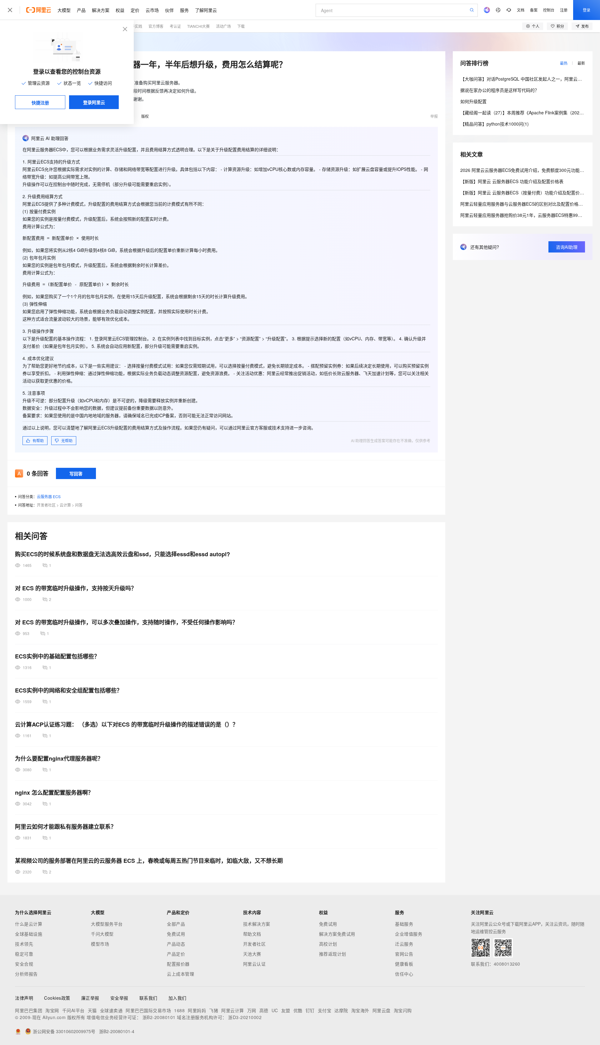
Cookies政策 (57, 998)
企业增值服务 (408, 934)
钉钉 (310, 1010)
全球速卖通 (111, 1010)
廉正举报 (90, 998)
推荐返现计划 (332, 954)
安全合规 (24, 964)
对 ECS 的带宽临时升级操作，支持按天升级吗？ (76, 588)
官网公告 (404, 954)
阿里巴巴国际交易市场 (148, 1010)
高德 (263, 1010)
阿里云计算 (232, 1010)
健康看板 (404, 964)
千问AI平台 (73, 1010)
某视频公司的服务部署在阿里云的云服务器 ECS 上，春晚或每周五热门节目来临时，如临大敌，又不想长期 (149, 861)
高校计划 (328, 944)
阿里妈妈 (197, 1010)
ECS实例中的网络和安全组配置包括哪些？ (68, 690)
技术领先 (24, 944)
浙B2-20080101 (159, 1017)
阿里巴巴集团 (28, 1010)
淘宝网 (52, 1010)
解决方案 (100, 10)
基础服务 (404, 924)
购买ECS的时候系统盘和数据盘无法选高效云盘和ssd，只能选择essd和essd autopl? (122, 554)
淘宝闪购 (403, 1010)
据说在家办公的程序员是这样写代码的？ (499, 90)
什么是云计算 (28, 924)
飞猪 (213, 1010)
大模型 (64, 10)
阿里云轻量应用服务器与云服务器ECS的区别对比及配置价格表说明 (526, 204)
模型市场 (100, 944)
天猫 (92, 1010)
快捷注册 (40, 102)
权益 (120, 10)
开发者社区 (46, 505)
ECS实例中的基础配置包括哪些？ (57, 656)
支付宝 (325, 1010)
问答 (78, 505)
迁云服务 (404, 944)
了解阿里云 (206, 10)
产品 (81, 10)
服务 (184, 10)
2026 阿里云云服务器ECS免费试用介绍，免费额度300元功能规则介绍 (528, 170)
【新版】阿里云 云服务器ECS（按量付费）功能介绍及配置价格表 (524, 192)
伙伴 (169, 10)
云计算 (65, 505)
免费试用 (176, 934)
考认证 (175, 26)
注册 (564, 9)
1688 (179, 1010)
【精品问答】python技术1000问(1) (494, 124)
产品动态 (176, 944)
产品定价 (176, 954)
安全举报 (119, 998)
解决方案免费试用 (337, 934)
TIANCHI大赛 (198, 26)
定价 (135, 10)
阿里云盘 (381, 1010)
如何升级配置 (473, 101)
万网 (251, 1010)
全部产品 (176, 924)
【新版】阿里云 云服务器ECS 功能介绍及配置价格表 (511, 181)
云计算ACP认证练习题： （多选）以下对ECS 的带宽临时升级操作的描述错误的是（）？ (126, 724)
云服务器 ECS (49, 496)
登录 (586, 9)
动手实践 (134, 26)
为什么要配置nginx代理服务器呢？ (59, 758)
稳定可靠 (24, 954)
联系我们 (148, 998)
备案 (534, 9)
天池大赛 (252, 954)
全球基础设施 (28, 934)
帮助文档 (252, 934)
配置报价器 (178, 964)
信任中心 (404, 974)
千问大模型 (102, 934)
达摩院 (341, 1010)
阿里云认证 (254, 964)
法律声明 (24, 998)
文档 (520, 9)
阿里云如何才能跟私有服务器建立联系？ (65, 826)
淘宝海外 (360, 1010)
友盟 (285, 1010)
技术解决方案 (256, 924)
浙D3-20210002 (245, 1017)
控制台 (548, 9)
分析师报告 (26, 974)
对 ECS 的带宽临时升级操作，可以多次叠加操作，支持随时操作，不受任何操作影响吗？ (126, 622)
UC (275, 1010)
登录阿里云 (94, 102)
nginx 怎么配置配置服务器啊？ (54, 792)
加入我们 (177, 998)
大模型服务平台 (107, 924)
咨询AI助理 (567, 247)
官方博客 (155, 26)
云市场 (152, 10)
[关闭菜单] (10, 10)
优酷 (297, 1010)
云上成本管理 (180, 974)
